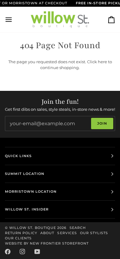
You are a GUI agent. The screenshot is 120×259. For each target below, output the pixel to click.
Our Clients (18, 238)
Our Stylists (94, 233)
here (102, 61)
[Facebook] (7, 251)
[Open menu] (14, 20)
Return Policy (21, 233)
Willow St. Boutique (32, 228)
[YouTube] (37, 251)
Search (78, 228)
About (47, 233)
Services (67, 233)
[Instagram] (22, 251)
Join (102, 123)
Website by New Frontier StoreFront (47, 243)
